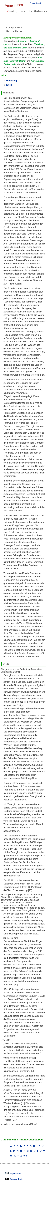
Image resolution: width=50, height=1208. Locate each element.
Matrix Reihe (14, 31)
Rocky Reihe (14, 27)
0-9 (25, 1155)
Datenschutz (16, 1179)
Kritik (9, 84)
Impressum (15, 1173)
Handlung (11, 80)
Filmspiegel (35, 3)
